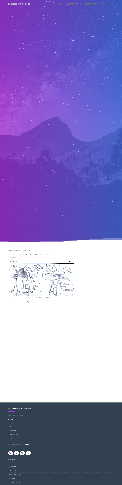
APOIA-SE (103, 4)
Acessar (10, 426)
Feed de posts (12, 430)
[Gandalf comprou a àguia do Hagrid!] (41, 279)
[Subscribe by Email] (22, 453)
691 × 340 (28, 254)
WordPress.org (12, 439)
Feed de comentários (14, 434)
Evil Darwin (11, 478)
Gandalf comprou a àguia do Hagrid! (43, 254)
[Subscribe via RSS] (28, 453)
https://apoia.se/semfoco (15, 415)
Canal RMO (11, 470)
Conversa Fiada (12, 474)
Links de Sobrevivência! (73, 4)
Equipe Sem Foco (91, 4)
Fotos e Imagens (12, 482)
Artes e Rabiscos (12, 466)
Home (60, 4)
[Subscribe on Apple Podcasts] (10, 453)
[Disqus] (41, 329)
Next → (71, 262)
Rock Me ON (19, 4)
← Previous (13, 262)
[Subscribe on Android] (16, 453)
